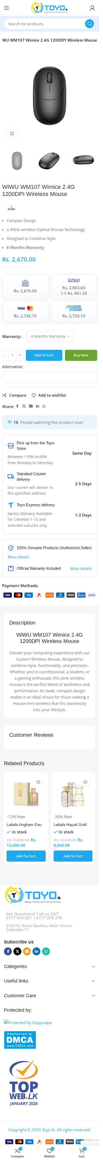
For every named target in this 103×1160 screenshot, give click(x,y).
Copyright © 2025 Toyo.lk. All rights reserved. (49, 1129)
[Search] (89, 23)
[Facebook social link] (17, 406)
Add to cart (44, 355)
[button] (26, 856)
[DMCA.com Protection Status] (49, 1040)
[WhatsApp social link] (44, 406)
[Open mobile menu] (6, 8)
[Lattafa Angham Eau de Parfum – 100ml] (26, 794)
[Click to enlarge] (12, 133)
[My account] (92, 8)
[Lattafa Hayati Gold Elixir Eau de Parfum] (73, 794)
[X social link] (24, 406)
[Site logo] (49, 7)
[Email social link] (30, 406)
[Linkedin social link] (37, 406)
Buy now (81, 355)
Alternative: (12, 366)
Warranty (11, 336)
